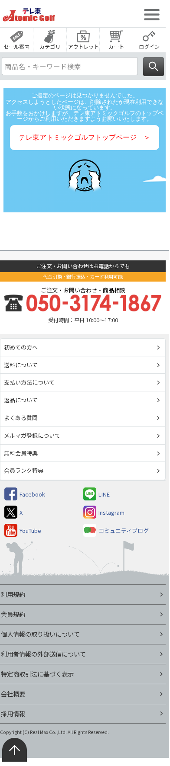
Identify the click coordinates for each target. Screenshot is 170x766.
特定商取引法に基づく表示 (37, 673)
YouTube (30, 530)
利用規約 (13, 594)
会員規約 (13, 614)
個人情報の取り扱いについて (40, 633)
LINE (104, 494)
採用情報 (13, 713)
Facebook (32, 494)
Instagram (111, 512)
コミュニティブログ (123, 530)
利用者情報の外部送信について (43, 653)
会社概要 (13, 693)
